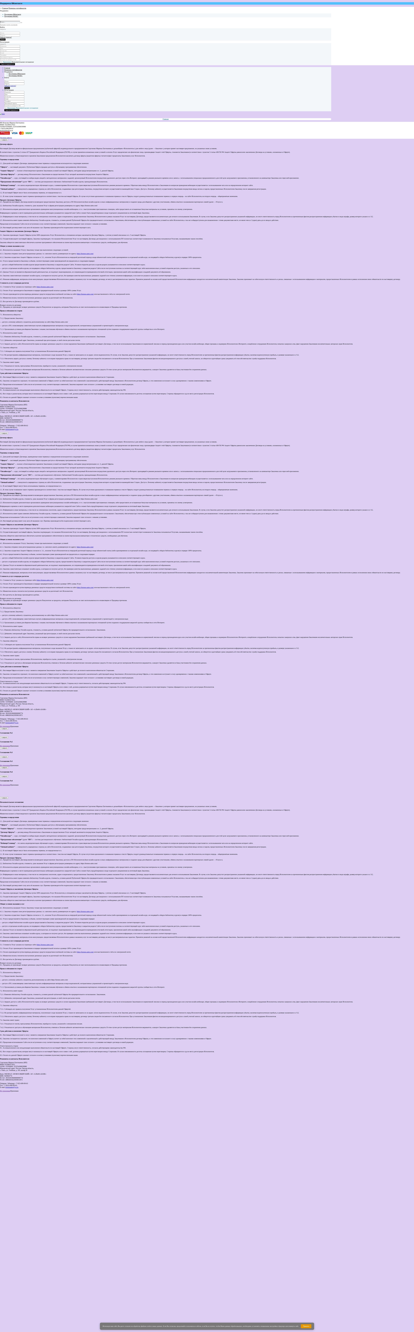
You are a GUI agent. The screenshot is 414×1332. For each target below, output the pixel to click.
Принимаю (18, 62)
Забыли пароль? (6, 37)
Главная (5, 8)
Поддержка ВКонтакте (12, 14)
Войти (3, 39)
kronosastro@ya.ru (11, 429)
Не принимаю (5, 726)
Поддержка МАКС (11, 16)
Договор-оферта (6, 138)
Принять (306, 1326)
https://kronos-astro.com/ (85, 254)
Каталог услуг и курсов (8, 25)
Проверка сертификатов (17, 8)
